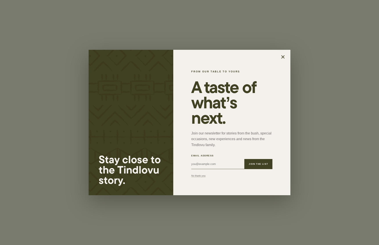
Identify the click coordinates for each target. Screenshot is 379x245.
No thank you (198, 175)
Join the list (258, 164)
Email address (202, 155)
